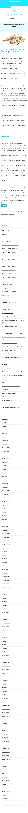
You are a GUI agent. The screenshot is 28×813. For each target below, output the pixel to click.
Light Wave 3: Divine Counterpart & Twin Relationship (13, 320)
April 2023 (4, 562)
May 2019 (4, 730)
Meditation (4, 364)
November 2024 (5, 494)
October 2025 (5, 454)
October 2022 (5, 583)
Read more (4, 205)
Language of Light (6, 306)
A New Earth (4, 230)
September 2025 (5, 458)
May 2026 (4, 429)
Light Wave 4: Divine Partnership (9, 326)
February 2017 (5, 787)
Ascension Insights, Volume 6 (15, 211)
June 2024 (4, 512)
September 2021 (5, 630)
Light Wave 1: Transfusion (7, 313)
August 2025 (4, 462)
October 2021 (5, 626)
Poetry (3, 382)
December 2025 (5, 447)
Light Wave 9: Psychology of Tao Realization (11, 346)
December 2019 (5, 705)
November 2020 (5, 666)
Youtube (15, 3)
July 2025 (4, 465)
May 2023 (4, 558)
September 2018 (5, 759)
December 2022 (5, 576)
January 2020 (4, 702)
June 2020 (4, 684)
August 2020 (4, 676)
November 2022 (5, 580)
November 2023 (5, 537)
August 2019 (4, 719)
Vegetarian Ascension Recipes (8, 393)
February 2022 (5, 612)
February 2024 (5, 526)
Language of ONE (5, 309)
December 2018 (5, 748)
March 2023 (4, 565)
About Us (4, 234)
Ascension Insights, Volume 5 (8, 266)
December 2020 (5, 662)
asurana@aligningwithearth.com (14, 1)
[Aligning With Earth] (14, 12)
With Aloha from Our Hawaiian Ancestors (10, 407)
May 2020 (4, 687)
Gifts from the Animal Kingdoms (9, 291)
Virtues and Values (6, 400)
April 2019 (4, 734)
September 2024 (5, 501)
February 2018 (5, 780)
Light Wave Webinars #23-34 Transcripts (10, 361)
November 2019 (5, 709)
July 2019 (4, 723)
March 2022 (4, 608)
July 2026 (4, 422)
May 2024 (4, 515)
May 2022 (4, 601)
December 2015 (5, 798)
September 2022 (5, 587)
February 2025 (5, 483)
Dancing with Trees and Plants (8, 288)
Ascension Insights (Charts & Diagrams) (10, 245)
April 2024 (4, 519)
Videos (3, 396)
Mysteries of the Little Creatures (9, 378)
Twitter (14, 3)
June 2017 (4, 784)
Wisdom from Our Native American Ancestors (11, 404)
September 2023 (5, 544)
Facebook (12, 3)
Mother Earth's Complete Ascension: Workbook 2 (12, 375)
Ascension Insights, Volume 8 (8, 277)
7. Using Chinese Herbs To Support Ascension (13, 50)
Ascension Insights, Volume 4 (8, 263)
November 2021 (5, 623)
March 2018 (4, 777)
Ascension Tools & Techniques (8, 280)
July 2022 (4, 594)
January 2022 (4, 616)
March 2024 (4, 522)
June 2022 (4, 598)
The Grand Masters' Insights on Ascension (11, 386)
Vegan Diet (4, 389)
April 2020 (4, 691)
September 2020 (5, 673)
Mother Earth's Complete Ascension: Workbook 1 (12, 371)
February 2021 (5, 655)
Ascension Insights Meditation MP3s (9, 248)
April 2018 (4, 773)
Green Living (4, 295)
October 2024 (5, 497)
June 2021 (4, 641)
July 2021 (4, 637)
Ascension (4, 237)
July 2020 (4, 680)
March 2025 (4, 480)
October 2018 (5, 755)
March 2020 (4, 694)
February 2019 (5, 741)
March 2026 (4, 437)
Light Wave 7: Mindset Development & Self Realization (13, 337)
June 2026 (4, 426)
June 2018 (4, 770)
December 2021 (5, 619)
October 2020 (5, 669)
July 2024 (4, 508)
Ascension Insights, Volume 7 (8, 273)
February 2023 (5, 569)
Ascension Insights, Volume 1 (8, 252)
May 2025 (4, 472)
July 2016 (4, 795)
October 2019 (5, 712)
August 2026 (4, 419)
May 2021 (4, 644)
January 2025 (4, 487)
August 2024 (4, 505)
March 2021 (4, 651)
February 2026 (5, 440)
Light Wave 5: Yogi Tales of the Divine (10, 329)
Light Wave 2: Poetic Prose (7, 316)
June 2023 (4, 555)
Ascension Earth (5, 241)
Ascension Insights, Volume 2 (8, 255)
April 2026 (4, 433)
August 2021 (4, 633)
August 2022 (4, 591)
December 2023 (5, 533)
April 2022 (4, 605)
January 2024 (4, 530)
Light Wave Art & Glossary (7, 350)
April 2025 (4, 476)
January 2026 (4, 444)
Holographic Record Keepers (8, 302)
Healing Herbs (11, 214)
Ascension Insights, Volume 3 (8, 259)
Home (10, 29)
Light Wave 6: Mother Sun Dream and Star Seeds (12, 333)
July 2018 (4, 766)
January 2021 (4, 659)
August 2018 (4, 762)
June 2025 (4, 469)
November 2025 (5, 451)
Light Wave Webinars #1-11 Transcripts (10, 353)
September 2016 (5, 791)
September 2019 (5, 716)
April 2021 (4, 648)
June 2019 (4, 727)
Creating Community (6, 284)
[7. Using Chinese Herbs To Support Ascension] (14, 40)
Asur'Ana (6, 211)
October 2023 (5, 540)
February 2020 (5, 698)
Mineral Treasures (6, 368)
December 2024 (5, 490)
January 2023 (4, 573)
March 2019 (4, 737)
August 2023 (4, 548)
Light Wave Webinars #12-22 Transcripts (10, 357)
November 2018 (5, 752)
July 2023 (4, 551)
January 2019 (4, 744)
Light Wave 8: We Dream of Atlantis (9, 343)
